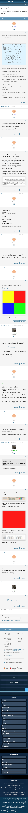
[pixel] (14, 500)
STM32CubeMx (7, 738)
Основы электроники (9, 741)
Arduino (4, 700)
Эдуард (15, 333)
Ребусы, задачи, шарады (9, 731)
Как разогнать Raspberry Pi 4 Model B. (14, 794)
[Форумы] (1, 8)
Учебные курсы (6, 733)
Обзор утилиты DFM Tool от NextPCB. (14, 783)
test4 (21, 652)
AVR (4, 718)
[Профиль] (13, 29)
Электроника (5, 746)
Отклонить (12, 810)
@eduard (4, 383)
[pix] (14, 184)
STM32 (5, 723)
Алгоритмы (5, 710)
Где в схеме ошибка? (14, 785)
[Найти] (26, 689)
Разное (4, 728)
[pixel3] (14, 539)
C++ (3, 759)
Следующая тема (18, 620)
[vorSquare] (14, 313)
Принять (4, 810)
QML (4, 705)
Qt (2, 702)
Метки (7, 657)
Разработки (5, 769)
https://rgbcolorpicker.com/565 (8, 161)
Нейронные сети (6, 725)
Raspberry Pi (5, 707)
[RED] (14, 527)
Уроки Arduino (7, 743)
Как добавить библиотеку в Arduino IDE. (14, 792)
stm (15, 26)
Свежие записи (9, 653)
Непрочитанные (9, 655)
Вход (14, 677)
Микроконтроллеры (7, 715)
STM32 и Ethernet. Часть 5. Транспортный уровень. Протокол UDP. (14, 788)
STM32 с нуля (7, 736)
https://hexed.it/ (5, 288)
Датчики (4, 713)
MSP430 (5, 720)
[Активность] (14, 29)
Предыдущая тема (8, 620)
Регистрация (14, 682)
